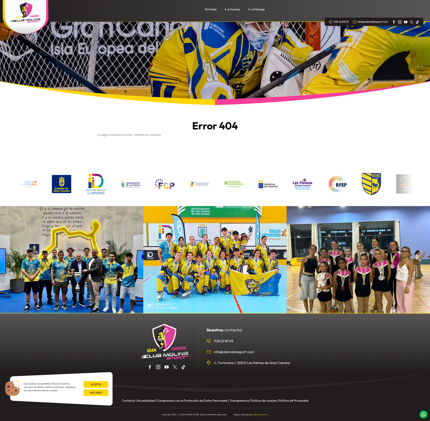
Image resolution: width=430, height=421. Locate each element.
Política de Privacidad (293, 401)
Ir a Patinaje (256, 9)
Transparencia (239, 401)
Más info (96, 392)
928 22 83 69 (341, 21)
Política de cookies (264, 401)
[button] (423, 414)
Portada (211, 9)
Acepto (96, 384)
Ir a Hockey (232, 9)
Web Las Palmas (260, 414)
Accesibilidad (146, 401)
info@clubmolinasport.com (372, 21)
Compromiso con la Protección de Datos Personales (192, 401)
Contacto (128, 401)
